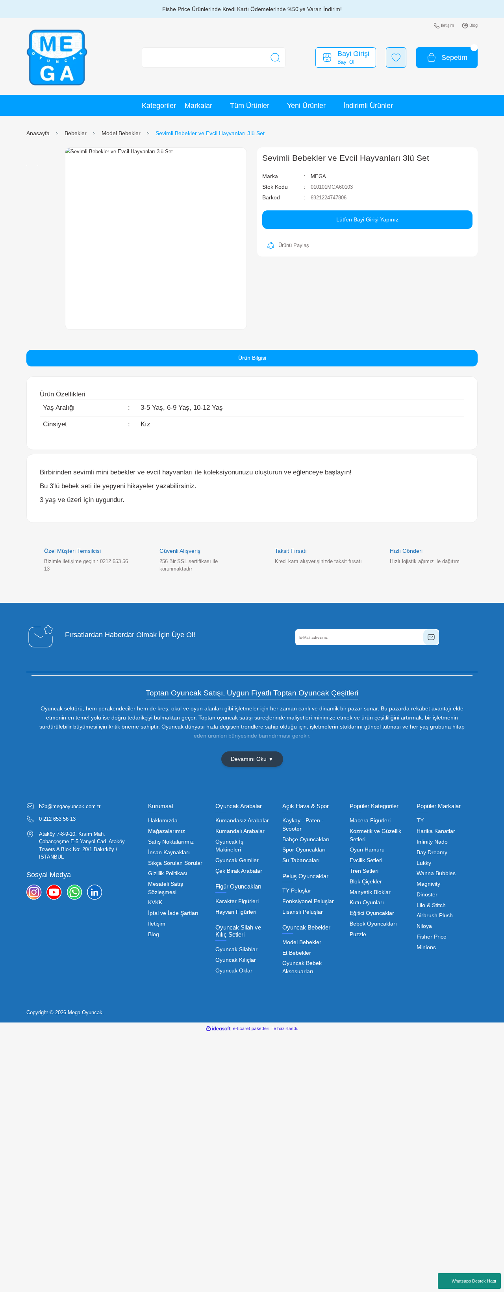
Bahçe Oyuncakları (306, 839)
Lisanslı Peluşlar (302, 912)
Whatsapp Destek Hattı (474, 1281)
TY (420, 821)
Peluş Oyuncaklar (305, 876)
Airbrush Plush (435, 915)
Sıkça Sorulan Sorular (175, 863)
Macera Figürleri (370, 821)
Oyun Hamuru (367, 850)
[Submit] (431, 637)
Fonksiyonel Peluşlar (308, 901)
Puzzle (358, 934)
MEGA (318, 176)
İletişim (156, 924)
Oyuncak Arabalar (238, 806)
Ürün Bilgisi (252, 358)
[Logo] (56, 57)
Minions (426, 947)
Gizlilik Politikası (167, 873)
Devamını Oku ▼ (252, 759)
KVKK (155, 902)
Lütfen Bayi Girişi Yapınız (367, 219)
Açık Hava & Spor (305, 806)
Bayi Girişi (353, 54)
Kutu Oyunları (367, 902)
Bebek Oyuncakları (373, 924)
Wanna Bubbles (436, 873)
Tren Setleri (364, 871)
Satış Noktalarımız (171, 842)
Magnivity (428, 884)
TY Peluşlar (296, 891)
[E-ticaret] (251, 1028)
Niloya (424, 926)
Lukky (424, 863)
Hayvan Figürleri (235, 912)
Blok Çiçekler (366, 882)
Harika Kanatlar (436, 831)
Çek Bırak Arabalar (238, 871)
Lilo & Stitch (431, 905)
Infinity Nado (432, 842)
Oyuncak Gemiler (237, 860)
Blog (153, 934)
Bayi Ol (345, 62)
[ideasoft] (218, 1028)
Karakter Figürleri (237, 901)
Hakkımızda (163, 821)
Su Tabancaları (301, 860)
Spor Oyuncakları (304, 850)
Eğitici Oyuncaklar (372, 913)
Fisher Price (432, 937)
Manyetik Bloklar (370, 892)
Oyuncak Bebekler (306, 927)
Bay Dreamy (432, 852)
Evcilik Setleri (366, 860)
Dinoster (427, 895)
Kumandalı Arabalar (240, 831)
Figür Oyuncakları (238, 886)
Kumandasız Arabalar (242, 821)
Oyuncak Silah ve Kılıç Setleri (238, 931)
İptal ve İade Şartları (173, 913)
